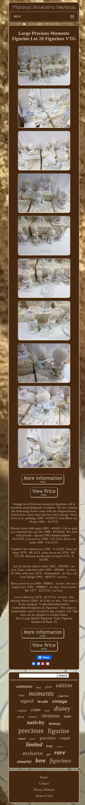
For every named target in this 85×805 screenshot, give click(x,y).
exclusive (32, 753)
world (59, 746)
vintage (59, 701)
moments (41, 693)
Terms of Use (44, 796)
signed (26, 701)
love (40, 760)
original (22, 710)
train (67, 716)
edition (64, 685)
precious (31, 730)
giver (48, 687)
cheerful (24, 762)
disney (62, 708)
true (22, 694)
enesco (32, 716)
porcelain (47, 738)
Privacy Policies (44, 789)
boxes (38, 687)
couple (65, 738)
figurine (59, 731)
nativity (36, 722)
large (49, 746)
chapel (22, 738)
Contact (44, 783)
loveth (43, 701)
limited (34, 744)
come (36, 709)
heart (47, 710)
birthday (55, 723)
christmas (50, 715)
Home (44, 777)
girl (48, 754)
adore (20, 716)
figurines (60, 760)
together (63, 696)
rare (59, 752)
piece (33, 738)
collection (24, 687)
